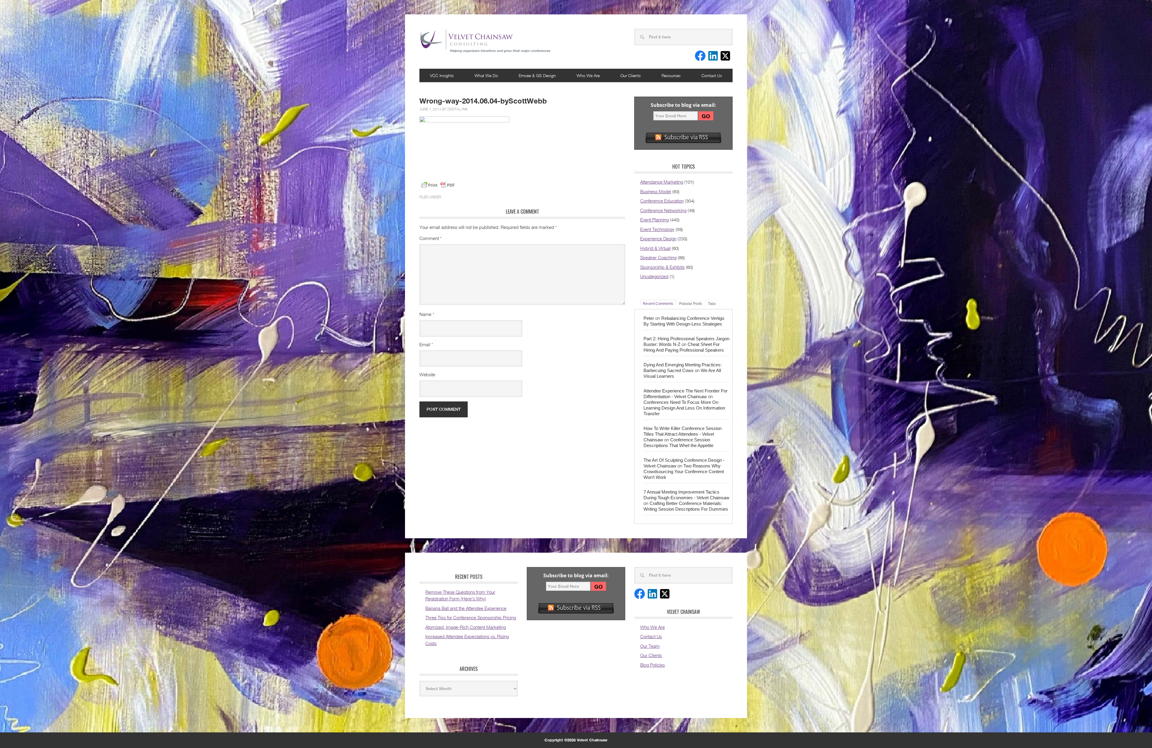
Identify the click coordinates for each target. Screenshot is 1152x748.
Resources (671, 75)
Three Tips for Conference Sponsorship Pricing (470, 617)
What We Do (486, 75)
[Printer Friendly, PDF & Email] (438, 185)
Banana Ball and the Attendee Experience (465, 608)
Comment (430, 238)
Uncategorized (654, 276)
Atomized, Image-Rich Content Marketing (465, 627)
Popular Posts (690, 303)
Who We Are (588, 75)
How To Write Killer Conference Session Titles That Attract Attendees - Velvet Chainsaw (683, 434)
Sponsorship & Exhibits (662, 267)
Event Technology (657, 229)
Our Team (650, 646)
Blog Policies (652, 665)
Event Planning (654, 219)
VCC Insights (442, 75)
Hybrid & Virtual (655, 248)
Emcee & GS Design (537, 75)
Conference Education (662, 200)
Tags (712, 303)
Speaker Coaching (658, 257)
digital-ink (458, 109)
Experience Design (658, 238)
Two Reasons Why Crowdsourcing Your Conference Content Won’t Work (684, 471)
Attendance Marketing (661, 182)
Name (426, 314)
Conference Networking (663, 210)
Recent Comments (658, 303)
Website (427, 374)
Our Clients (630, 75)
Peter (649, 318)
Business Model (655, 191)
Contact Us (711, 75)
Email (426, 344)
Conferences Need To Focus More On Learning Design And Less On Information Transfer (684, 408)
